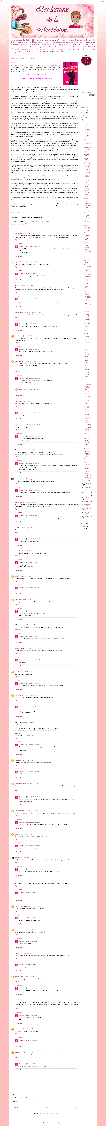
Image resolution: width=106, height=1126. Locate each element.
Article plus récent (17, 1108)
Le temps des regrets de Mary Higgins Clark (87, 278)
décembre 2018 (88, 516)
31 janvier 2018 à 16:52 (27, 722)
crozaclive (18, 551)
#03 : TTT (87, 290)
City (83, 40)
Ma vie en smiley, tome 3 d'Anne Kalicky (86, 362)
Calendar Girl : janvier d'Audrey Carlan (87, 471)
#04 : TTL (86, 412)
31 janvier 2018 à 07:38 (33, 233)
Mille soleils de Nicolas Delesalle (87, 251)
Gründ (38, 44)
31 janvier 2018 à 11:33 (27, 551)
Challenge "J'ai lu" (86, 189)
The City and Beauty (21, 906)
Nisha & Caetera (65, 49)
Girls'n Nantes (19, 361)
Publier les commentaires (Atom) (49, 1113)
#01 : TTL (86, 152)
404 (12, 40)
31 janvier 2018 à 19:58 (31, 811)
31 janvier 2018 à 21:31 (33, 744)
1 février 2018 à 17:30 (29, 976)
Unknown (18, 336)
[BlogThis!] (43, 221)
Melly (16, 576)
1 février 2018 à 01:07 (28, 857)
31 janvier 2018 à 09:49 (33, 425)
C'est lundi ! (62, 39)
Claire (17, 834)
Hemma (47, 44)
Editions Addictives (38, 42)
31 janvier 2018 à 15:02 (33, 648)
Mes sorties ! (47, 49)
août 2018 (87, 502)
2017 (84, 115)
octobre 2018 (87, 508)
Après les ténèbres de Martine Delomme (87, 336)
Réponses (19, 243)
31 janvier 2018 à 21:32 (33, 772)
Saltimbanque (22, 52)
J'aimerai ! (90, 44)
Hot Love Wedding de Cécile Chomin (87, 370)
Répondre (17, 240)
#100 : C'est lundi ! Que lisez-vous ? (87, 125)
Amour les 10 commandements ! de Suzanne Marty (87, 386)
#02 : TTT (87, 213)
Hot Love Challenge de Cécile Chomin (87, 228)
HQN (57, 44)
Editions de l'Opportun (52, 42)
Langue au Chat (42, 47)
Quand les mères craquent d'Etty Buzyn (87, 417)
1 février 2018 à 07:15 (33, 869)
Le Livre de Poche (53, 47)
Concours (89, 40)
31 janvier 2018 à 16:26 (33, 636)
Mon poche (54, 49)
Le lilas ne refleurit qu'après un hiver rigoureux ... (87, 219)
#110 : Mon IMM (87, 261)
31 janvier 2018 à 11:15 (33, 413)
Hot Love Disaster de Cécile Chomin (87, 245)
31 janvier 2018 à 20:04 (25, 834)
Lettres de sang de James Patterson (87, 394)
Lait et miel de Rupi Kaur (87, 407)
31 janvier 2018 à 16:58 (27, 760)
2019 (84, 521)
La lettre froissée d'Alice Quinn (86, 285)
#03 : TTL (86, 312)
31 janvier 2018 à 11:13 (33, 515)
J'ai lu (85, 44)
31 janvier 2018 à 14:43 (33, 625)
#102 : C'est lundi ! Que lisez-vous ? (87, 270)
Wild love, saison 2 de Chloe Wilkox (87, 237)
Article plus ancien (72, 1108)
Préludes (85, 49)
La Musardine (32, 47)
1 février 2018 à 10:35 (34, 389)
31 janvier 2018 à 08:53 (30, 361)
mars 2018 (87, 487)
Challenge (71, 40)
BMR (54, 40)
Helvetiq (43, 44)
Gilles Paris (27, 44)
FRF (22, 44)
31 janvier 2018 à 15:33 (25, 672)
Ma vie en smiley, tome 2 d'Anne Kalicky (86, 349)
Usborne (71, 52)
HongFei (52, 44)
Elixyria (83, 42)
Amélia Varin (19, 976)
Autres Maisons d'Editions (37, 39)
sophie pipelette (19, 811)
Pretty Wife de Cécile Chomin (87, 165)
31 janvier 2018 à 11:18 (33, 246)
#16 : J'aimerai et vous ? (87, 342)
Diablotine (22, 246)
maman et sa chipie (21, 425)
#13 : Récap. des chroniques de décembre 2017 (87, 133)
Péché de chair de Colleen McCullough (87, 318)
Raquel (17, 1000)
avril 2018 (87, 490)
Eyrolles (18, 44)
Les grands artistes (87, 176)
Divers (17, 42)
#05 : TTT (87, 459)
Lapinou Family (19, 262)
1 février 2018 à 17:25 (25, 953)
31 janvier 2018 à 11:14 (33, 463)
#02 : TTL (86, 233)
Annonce (16, 40)
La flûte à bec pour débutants (87, 171)
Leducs (81, 47)
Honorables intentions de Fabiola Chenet (87, 208)
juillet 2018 (87, 497)
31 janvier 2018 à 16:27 (33, 707)
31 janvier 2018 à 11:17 (33, 299)
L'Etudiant (18, 47)
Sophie (17, 953)
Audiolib (22, 40)
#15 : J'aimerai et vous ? (87, 256)
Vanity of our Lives (20, 648)
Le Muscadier (63, 47)
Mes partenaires (40, 49)
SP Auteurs (49, 51)
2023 (84, 529)
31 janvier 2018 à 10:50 (27, 527)
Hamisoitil (18, 857)
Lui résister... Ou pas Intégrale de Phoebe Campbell (87, 296)
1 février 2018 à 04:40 (30, 881)
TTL (62, 52)
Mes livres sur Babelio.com (86, 101)
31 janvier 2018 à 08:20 (35, 312)
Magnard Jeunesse (23, 49)
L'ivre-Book (24, 47)
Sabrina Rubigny (20, 695)
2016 (84, 112)
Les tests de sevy (20, 784)
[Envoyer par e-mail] (42, 221)
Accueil (45, 1108)
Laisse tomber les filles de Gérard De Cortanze (87, 478)
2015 (84, 110)
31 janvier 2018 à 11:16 (33, 324)
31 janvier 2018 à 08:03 (26, 285)
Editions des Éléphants (75, 42)
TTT (66, 52)
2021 (84, 526)
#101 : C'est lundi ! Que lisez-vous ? (87, 194)
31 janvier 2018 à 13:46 (28, 599)
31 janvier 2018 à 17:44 (31, 784)
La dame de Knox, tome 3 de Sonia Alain (87, 463)
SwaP (55, 52)
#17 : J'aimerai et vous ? (87, 434)
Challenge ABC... (86, 155)
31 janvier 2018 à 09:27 (25, 401)
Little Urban (87, 47)
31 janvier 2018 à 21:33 (33, 822)
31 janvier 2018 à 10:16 (31, 502)
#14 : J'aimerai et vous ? (87, 180)
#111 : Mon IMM (87, 355)
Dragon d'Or (27, 42)
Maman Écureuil (20, 502)
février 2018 (87, 483)
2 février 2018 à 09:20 (25, 1000)
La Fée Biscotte (19, 881)
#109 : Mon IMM (87, 185)
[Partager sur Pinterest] (48, 221)
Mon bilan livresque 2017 (87, 143)
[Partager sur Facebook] (46, 221)
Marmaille (32, 49)
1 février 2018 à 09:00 (34, 906)
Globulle (33, 44)
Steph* (17, 672)
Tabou (59, 52)
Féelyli (17, 401)
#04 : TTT (87, 380)
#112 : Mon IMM (87, 439)
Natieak (17, 285)
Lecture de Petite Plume (22, 479)
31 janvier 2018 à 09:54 (36, 479)
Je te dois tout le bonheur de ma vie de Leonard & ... (87, 305)
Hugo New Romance (65, 44)
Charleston (78, 40)
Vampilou (18, 760)
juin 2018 (87, 495)
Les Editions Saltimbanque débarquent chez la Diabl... (87, 427)
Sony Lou (18, 1052)
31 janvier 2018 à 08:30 (28, 336)
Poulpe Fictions (77, 49)
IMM (74, 44)
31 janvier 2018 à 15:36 (32, 695)
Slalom (29, 52)
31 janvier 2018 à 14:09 (33, 562)
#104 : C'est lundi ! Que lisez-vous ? (87, 444)
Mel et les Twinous (20, 233)
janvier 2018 (87, 120)
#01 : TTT (87, 139)
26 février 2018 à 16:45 (33, 1064)
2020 (84, 523)
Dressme (17, 527)
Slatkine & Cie (36, 52)
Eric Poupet (89, 42)
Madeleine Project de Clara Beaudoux (87, 201)
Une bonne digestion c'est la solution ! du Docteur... (87, 327)
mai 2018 (86, 492)
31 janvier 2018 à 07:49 (31, 262)
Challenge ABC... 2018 (86, 159)
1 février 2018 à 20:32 (33, 965)
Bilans (51, 40)
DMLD (21, 42)
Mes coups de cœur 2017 (87, 148)
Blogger (60, 1123)
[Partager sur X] (45, 221)
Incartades (80, 44)
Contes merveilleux (87, 265)
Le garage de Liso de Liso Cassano (87, 401)
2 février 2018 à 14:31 (27, 1029)
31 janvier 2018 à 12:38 (25, 576)
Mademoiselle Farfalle (21, 312)
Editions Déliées (63, 42)
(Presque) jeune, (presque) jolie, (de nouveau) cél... (87, 452)
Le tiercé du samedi (73, 47)
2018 (84, 118)
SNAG (42, 52)
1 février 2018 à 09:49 (27, 930)
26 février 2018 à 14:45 (27, 1052)
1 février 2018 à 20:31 (33, 273)
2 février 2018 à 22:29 (33, 1015)
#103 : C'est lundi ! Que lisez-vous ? (87, 376)
